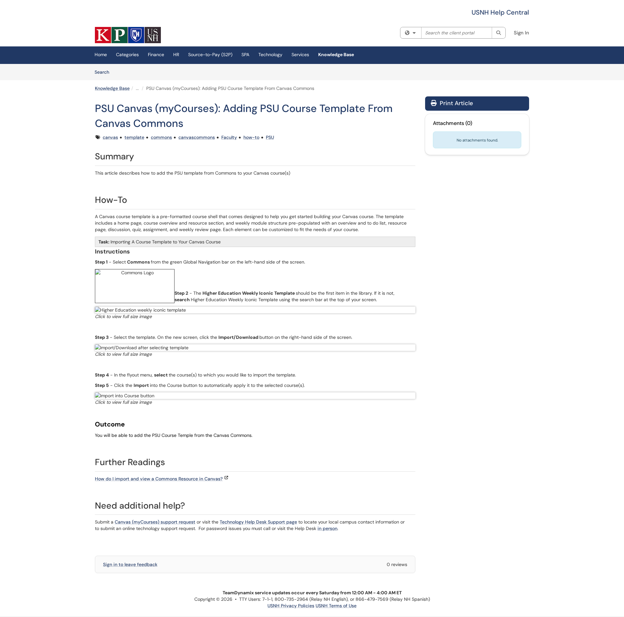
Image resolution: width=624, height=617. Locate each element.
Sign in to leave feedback (130, 564)
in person (327, 528)
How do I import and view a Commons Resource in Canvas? (159, 479)
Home (101, 54)
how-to (251, 137)
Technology (270, 54)
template (134, 137)
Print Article (455, 103)
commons (161, 137)
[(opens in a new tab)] (128, 35)
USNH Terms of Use (336, 606)
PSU (270, 137)
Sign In (521, 33)
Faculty (229, 137)
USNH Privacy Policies (290, 606)
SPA (245, 54)
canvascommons (196, 137)
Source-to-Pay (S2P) (210, 54)
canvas (110, 137)
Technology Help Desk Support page (258, 522)
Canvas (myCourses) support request (155, 522)
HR (176, 54)
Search (104, 72)
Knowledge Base (336, 54)
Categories (127, 54)
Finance (156, 54)
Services (300, 54)
